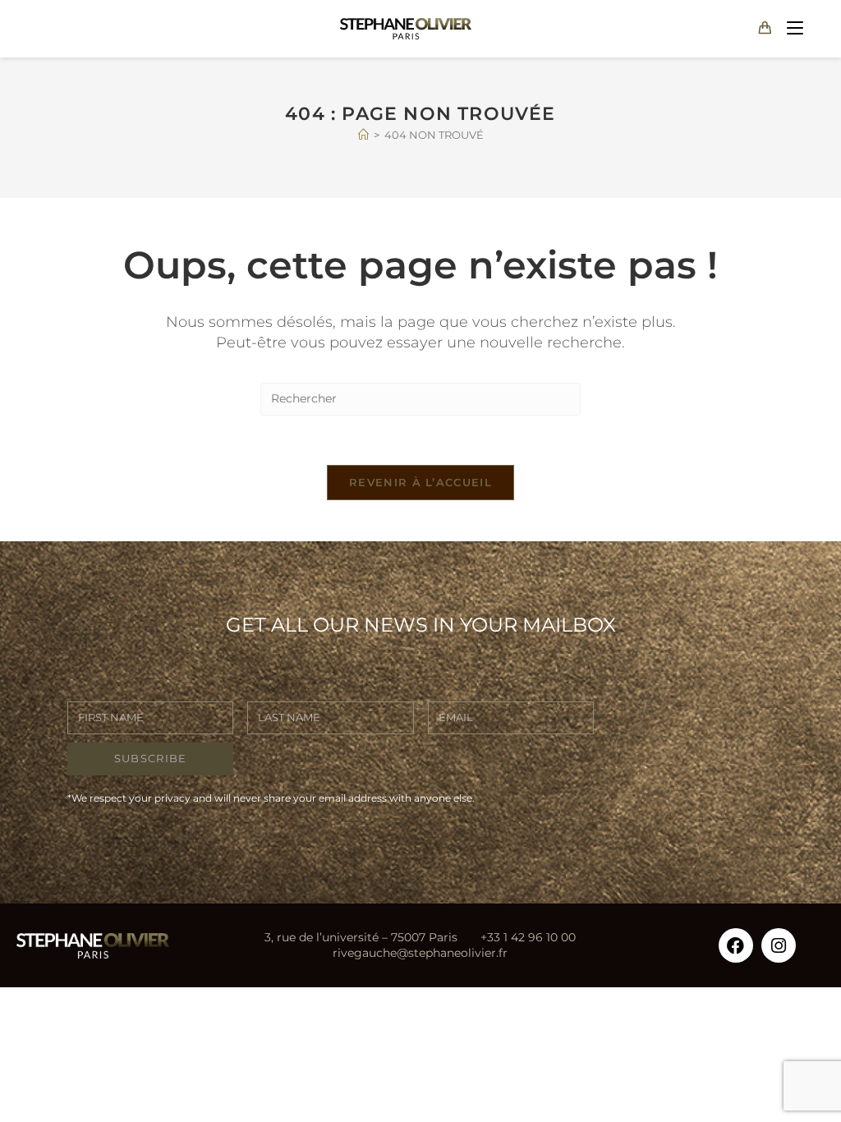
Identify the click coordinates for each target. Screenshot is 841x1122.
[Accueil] (363, 134)
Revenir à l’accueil (420, 482)
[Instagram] (778, 945)
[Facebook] (736, 945)
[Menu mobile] (791, 28)
